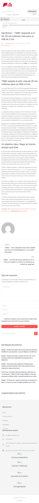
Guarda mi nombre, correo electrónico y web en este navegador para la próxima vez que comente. (19, 320)
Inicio (4, 23)
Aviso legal (19, 500)
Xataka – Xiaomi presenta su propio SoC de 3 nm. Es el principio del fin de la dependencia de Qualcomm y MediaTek (18, 358)
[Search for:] (17, 333)
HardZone (24, 211)
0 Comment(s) (5, 45)
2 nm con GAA (23, 169)
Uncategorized (11, 23)
